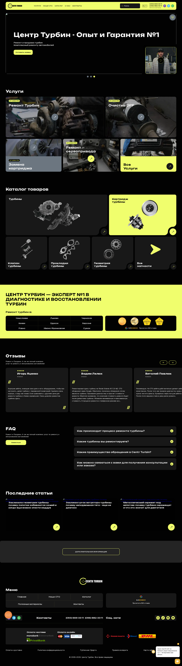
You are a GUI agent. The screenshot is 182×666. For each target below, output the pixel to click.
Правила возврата (120, 650)
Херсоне (86, 323)
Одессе (54, 323)
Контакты (77, 6)
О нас (67, 6)
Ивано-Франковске (54, 328)
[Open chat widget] (177, 661)
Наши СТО (48, 6)
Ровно (22, 328)
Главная (21, 597)
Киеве (22, 323)
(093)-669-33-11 (155, 4)
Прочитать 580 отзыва (147, 328)
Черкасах (87, 318)
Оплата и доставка (14, 650)
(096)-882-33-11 (155, 6)
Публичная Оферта (88, 650)
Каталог (59, 6)
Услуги (37, 6)
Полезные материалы (30, 604)
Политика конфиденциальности (51, 650)
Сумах (86, 328)
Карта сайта (149, 650)
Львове (54, 318)
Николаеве (22, 318)
